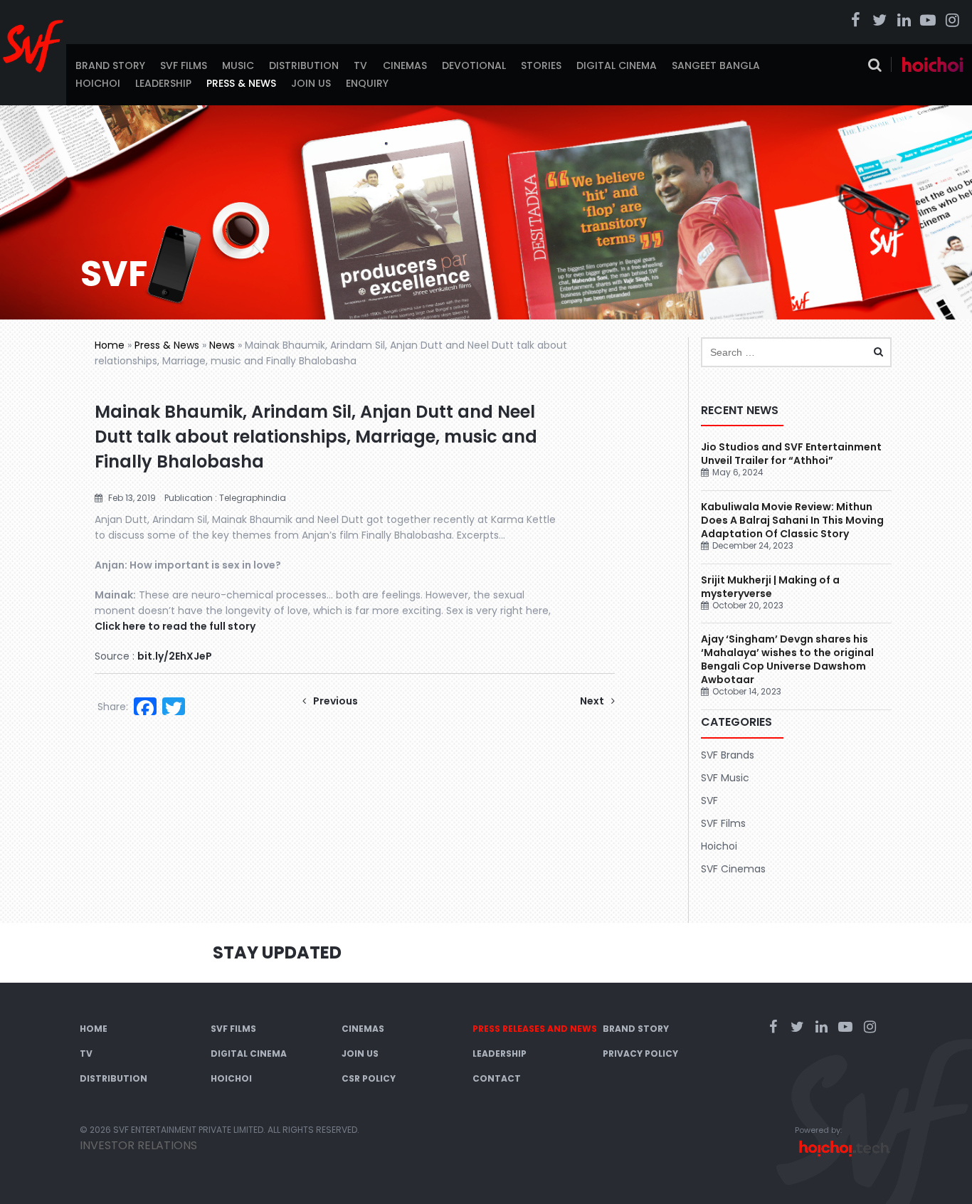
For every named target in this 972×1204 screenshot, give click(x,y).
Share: (112, 706)
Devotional (474, 65)
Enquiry (367, 83)
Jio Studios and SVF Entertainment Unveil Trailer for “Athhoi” (791, 454)
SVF (709, 800)
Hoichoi (97, 83)
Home (110, 345)
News (222, 345)
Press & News (241, 83)
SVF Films (183, 65)
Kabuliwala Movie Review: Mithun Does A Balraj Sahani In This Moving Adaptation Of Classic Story (792, 520)
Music (238, 65)
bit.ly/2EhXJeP (174, 656)
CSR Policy (369, 1078)
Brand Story (110, 65)
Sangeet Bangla (716, 65)
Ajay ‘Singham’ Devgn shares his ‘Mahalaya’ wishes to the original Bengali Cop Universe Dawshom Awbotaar (787, 659)
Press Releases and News (534, 1029)
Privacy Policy (640, 1053)
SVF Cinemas (733, 869)
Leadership (163, 83)
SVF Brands (727, 755)
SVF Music (725, 778)
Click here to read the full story (175, 626)
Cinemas (405, 65)
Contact (496, 1078)
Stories (541, 65)
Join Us (311, 83)
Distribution (304, 65)
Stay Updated (277, 952)
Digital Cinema (616, 65)
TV (360, 65)
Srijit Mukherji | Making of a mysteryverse (770, 587)
